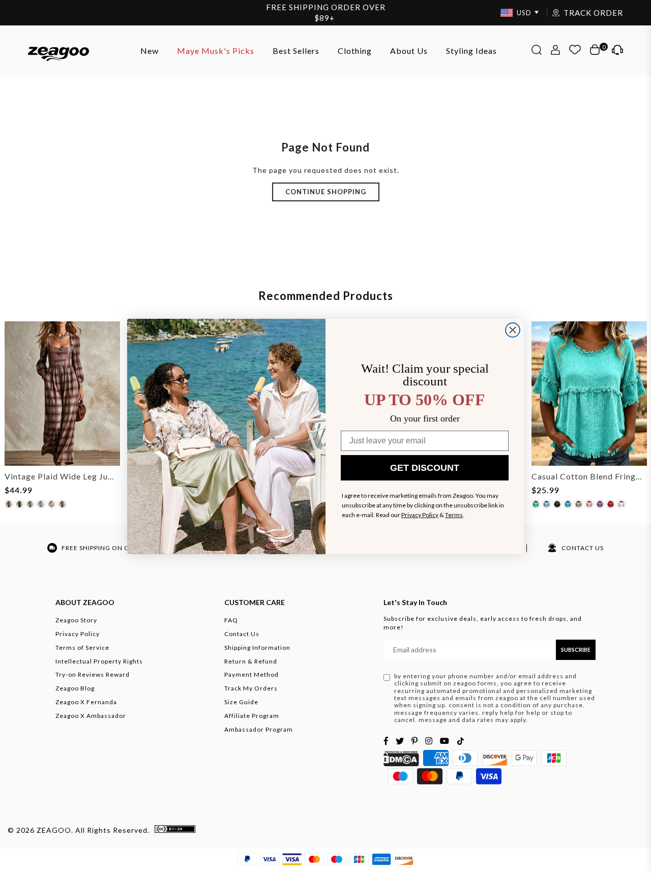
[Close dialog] (513, 330)
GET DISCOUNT (424, 468)
